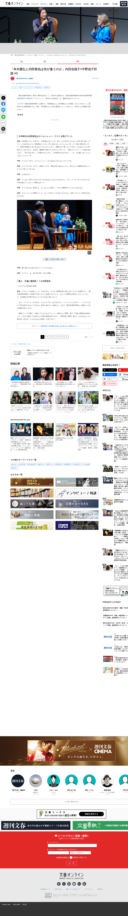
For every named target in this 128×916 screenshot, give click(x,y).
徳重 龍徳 (120, 194)
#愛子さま (49, 464)
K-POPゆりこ (121, 321)
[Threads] (69, 884)
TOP (11, 55)
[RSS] (84, 884)
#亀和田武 (67, 464)
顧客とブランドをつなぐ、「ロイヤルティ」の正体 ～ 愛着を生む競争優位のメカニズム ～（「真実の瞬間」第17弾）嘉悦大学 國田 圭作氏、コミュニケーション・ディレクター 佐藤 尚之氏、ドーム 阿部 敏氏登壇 (20, 444)
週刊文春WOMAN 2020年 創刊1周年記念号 (27, 83)
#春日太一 (14, 468)
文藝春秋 (71, 4)
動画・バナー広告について (73, 889)
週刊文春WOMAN (19, 55)
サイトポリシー (89, 889)
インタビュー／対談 (31, 55)
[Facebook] (59, 884)
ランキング (34, 4)
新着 (28, 4)
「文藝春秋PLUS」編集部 (121, 302)
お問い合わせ (58, 889)
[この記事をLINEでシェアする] (3, 117)
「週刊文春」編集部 (122, 176)
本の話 (24, 904)
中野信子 (29, 98)
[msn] (79, 884)
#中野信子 (47, 87)
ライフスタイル (28, 87)
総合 (122, 139)
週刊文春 (63, 4)
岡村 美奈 (120, 341)
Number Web (6, 904)
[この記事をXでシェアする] (3, 98)
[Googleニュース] (74, 884)
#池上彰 (13, 464)
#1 (21, 61)
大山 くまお (120, 159)
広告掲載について (45, 889)
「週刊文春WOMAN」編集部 (24, 78)
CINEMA (86, 4)
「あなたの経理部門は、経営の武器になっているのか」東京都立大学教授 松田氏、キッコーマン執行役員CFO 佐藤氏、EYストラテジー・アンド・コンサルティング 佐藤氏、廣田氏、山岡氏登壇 (88, 444)
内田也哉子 (21, 98)
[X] (64, 884)
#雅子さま (41, 464)
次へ (86, 337)
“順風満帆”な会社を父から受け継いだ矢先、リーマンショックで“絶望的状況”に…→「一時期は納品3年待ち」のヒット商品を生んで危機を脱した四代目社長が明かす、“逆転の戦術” (43, 444)
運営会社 (100, 889)
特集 (50, 4)
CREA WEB (16, 904)
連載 (57, 4)
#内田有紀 (58, 464)
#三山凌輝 (86, 464)
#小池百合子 (77, 464)
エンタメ (41, 55)
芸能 (20, 87)
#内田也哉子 (38, 87)
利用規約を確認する (62, 857)
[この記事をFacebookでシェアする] (3, 104)
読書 (92, 4)
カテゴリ (43, 4)
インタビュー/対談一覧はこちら (20, 344)
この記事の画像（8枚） (56, 259)
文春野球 (106, 4)
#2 (45, 61)
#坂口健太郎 (31, 464)
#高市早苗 (22, 464)
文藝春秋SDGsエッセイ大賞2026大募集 (64, 440)
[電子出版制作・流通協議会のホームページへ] (48, 896)
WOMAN (78, 4)
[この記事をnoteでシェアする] (3, 123)
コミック (98, 4)
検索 (116, 4)
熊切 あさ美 (120, 232)
